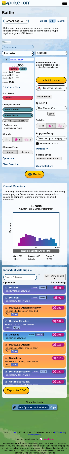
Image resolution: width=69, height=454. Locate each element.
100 (59, 307)
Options (9, 158)
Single (43, 20)
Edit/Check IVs (12, 87)
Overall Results (14, 186)
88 (59, 287)
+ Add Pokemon (51, 80)
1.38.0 (13, 432)
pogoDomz (49, 439)
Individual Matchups (17, 270)
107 (59, 321)
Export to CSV (16, 390)
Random (7, 42)
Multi (52, 20)
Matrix (60, 20)
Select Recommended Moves (16, 121)
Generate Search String (48, 158)
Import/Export (44, 96)
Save (51, 113)
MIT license (59, 432)
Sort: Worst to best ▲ (54, 277)
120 (59, 371)
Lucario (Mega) (16, 59)
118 (59, 358)
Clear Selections (44, 166)
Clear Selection (11, 164)
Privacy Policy (34, 435)
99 (59, 297)
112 (59, 344)
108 (59, 334)
